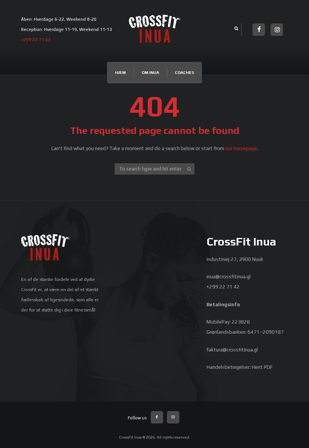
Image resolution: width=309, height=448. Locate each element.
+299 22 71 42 (35, 39)
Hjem (120, 72)
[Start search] (189, 169)
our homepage (241, 148)
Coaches (184, 72)
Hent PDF (262, 367)
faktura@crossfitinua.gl (232, 350)
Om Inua (150, 72)
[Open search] (235, 28)
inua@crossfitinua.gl (229, 276)
